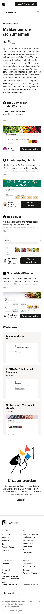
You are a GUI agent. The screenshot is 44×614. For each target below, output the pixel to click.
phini (10, 148)
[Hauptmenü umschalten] (40, 4)
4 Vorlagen (12, 43)
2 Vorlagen (12, 317)
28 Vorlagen (12, 263)
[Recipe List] (22, 245)
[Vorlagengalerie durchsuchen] (38, 12)
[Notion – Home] (22, 522)
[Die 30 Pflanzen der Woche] (22, 135)
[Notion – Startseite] (4, 4)
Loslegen (22, 500)
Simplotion (12, 315)
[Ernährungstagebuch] (22, 189)
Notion (10, 41)
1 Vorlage (11, 150)
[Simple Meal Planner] (22, 302)
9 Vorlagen (12, 206)
